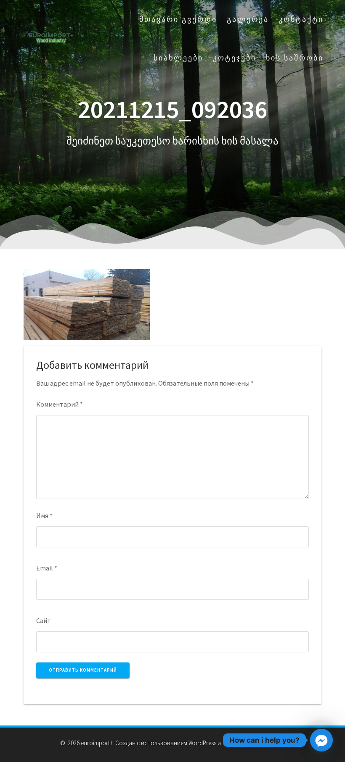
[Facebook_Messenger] (321, 740)
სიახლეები (178, 58)
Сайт (43, 620)
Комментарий (59, 404)
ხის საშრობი (295, 58)
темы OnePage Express (253, 743)
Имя (44, 515)
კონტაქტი (301, 19)
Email (46, 568)
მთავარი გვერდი (178, 19)
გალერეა (248, 19)
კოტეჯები (234, 58)
